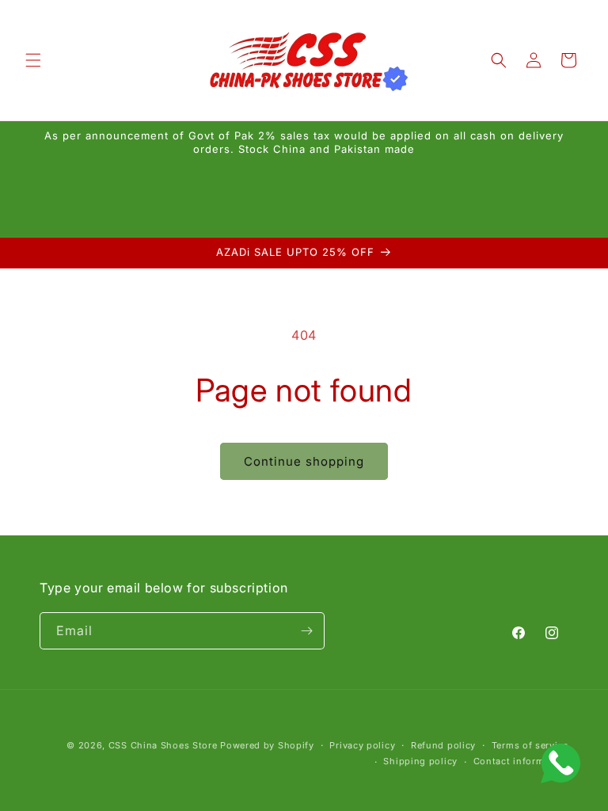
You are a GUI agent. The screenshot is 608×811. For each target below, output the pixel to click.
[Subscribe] (306, 630)
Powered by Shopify (267, 745)
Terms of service (530, 745)
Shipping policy (420, 761)
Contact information (520, 761)
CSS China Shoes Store (163, 745)
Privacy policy (362, 745)
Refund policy (443, 745)
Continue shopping (304, 461)
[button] (33, 60)
